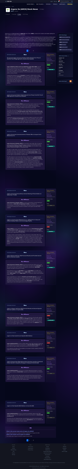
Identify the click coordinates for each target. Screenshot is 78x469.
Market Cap (47, 449)
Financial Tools (47, 457)
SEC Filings (25, 14)
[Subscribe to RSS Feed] (71, 81)
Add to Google (64, 451)
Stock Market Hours (47, 459)
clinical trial (51, 69)
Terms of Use (30, 446)
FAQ (13, 451)
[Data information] (68, 55)
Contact (13, 448)
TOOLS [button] (55, 4)
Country (61, 70)
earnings (51, 267)
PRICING (70, 4)
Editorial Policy (13, 449)
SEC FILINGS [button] (39, 4)
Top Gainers (47, 448)
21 (33, 50)
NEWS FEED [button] (30, 4)
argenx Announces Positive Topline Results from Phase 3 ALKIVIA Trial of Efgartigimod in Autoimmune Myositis (25, 95)
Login (51, 1)
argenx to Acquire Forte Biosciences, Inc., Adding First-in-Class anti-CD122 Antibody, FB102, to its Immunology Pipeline (23, 220)
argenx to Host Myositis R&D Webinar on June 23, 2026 (20, 405)
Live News (47, 456)
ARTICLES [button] (62, 4)
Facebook (64, 448)
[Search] (72, 1)
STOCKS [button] (48, 4)
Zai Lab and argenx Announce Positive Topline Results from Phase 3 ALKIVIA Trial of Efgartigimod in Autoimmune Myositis (24, 58)
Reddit (64, 449)
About (13, 446)
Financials (14, 14)
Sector (60, 64)
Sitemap (13, 454)
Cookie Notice (30, 448)
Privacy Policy (30, 449)
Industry (61, 61)
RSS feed (64, 446)
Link (60, 68)
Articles (47, 446)
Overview (8, 14)
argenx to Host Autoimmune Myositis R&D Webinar (19, 335)
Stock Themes (47, 454)
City (60, 73)
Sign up (55, 1)
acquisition (51, 146)
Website (61, 67)
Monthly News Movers (47, 451)
